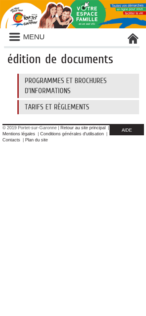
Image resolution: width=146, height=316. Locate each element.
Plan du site (36, 139)
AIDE (127, 130)
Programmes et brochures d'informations (66, 86)
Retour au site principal (82, 127)
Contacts (11, 139)
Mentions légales (18, 133)
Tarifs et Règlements (57, 107)
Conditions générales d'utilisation (72, 133)
